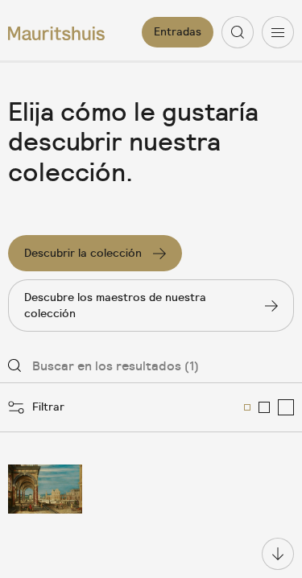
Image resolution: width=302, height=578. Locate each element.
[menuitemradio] (247, 407)
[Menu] (278, 32)
